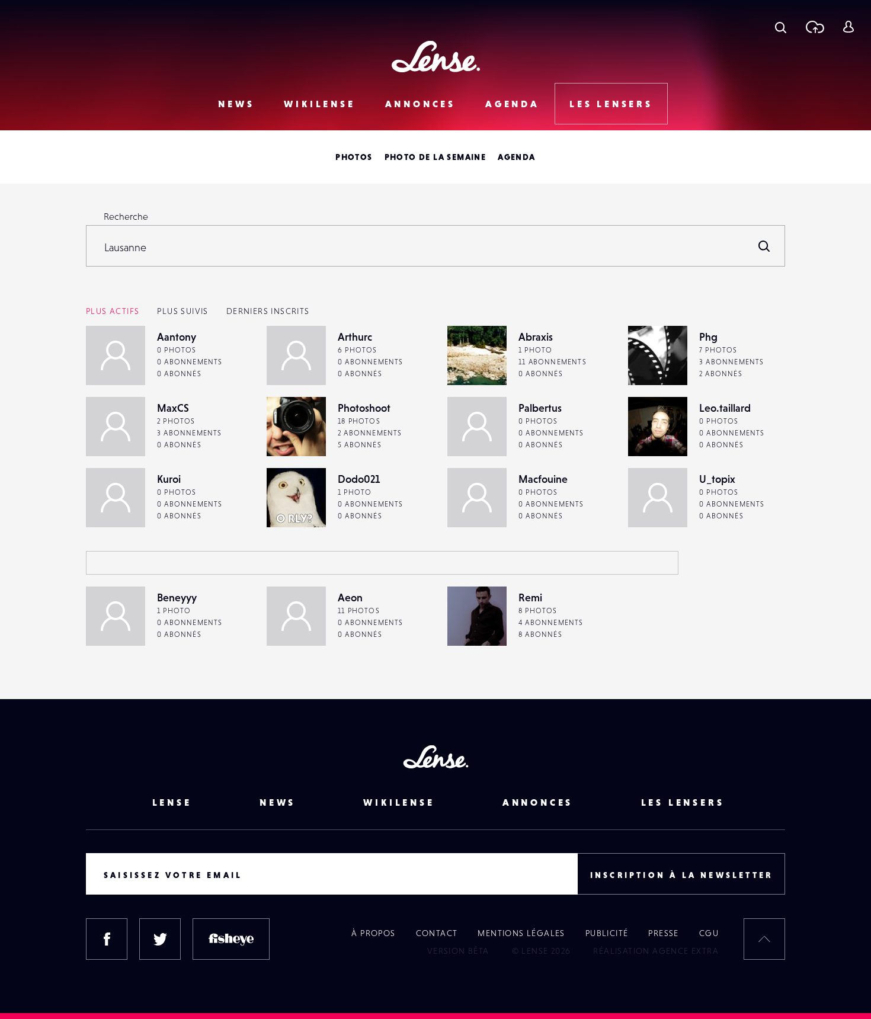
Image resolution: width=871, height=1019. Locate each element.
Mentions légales (521, 933)
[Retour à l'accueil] (436, 56)
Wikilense (319, 103)
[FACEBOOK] (106, 939)
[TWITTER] (160, 939)
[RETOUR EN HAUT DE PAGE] (764, 939)
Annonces (420, 103)
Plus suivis (182, 311)
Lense (172, 802)
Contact (437, 933)
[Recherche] (781, 26)
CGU (709, 933)
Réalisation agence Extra (656, 951)
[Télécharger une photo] (814, 26)
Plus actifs (112, 311)
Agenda (512, 103)
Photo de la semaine (435, 157)
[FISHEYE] (231, 939)
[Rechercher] (764, 246)
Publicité (607, 933)
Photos (353, 157)
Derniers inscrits (268, 311)
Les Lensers (611, 103)
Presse (663, 933)
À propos (373, 933)
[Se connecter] (848, 26)
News (236, 103)
